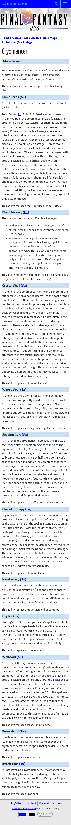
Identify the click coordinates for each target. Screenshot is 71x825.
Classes (16, 38)
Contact (31, 803)
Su (23, 97)
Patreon (57, 803)
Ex (26, 212)
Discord (44, 803)
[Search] (56, 4)
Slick (56, 680)
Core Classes (31, 38)
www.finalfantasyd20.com (24, 809)
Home (5, 38)
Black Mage (49, 38)
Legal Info (17, 803)
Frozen (11, 445)
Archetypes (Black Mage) (17, 42)
